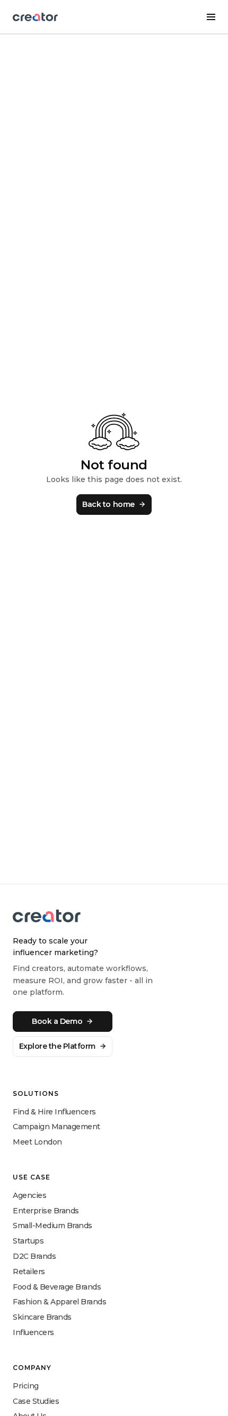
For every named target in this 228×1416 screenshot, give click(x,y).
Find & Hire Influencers (54, 1112)
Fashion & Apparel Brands (59, 1301)
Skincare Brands (42, 1317)
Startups (28, 1241)
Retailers (29, 1271)
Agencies (29, 1195)
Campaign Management (56, 1126)
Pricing (26, 1386)
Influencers (33, 1332)
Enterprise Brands (46, 1210)
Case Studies (36, 1401)
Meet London (37, 1142)
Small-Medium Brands (52, 1225)
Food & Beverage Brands (57, 1287)
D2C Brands (34, 1256)
